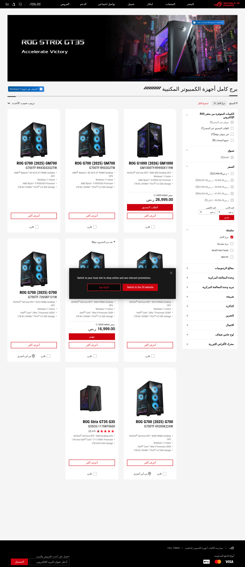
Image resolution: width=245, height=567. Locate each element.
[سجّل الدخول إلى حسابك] (14, 4)
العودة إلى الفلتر (233, 353)
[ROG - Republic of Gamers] (226, 4)
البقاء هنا (104, 287)
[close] (171, 273)
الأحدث (16, 103)
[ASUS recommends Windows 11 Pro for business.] (212, 23)
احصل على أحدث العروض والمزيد (52, 556)
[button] (219, 103)
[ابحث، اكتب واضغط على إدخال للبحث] (20, 4)
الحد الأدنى (230, 208)
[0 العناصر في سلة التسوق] (7, 4)
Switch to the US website (140, 287)
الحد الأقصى (211, 208)
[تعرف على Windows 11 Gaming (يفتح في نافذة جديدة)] (26, 88)
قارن (147, 227)
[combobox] (14, 103)
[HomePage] (231, 548)
